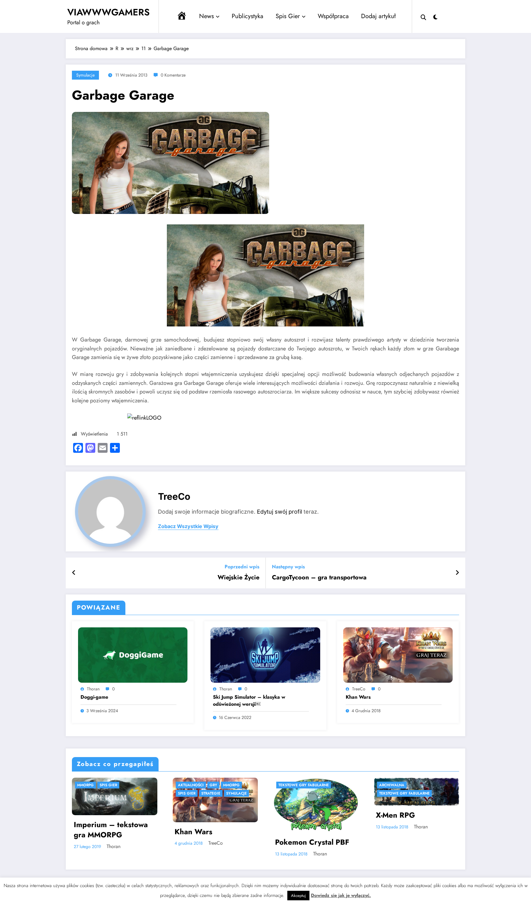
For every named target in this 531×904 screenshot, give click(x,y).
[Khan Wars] (398, 654)
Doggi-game (94, 697)
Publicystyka (247, 16)
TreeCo (174, 496)
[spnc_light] (435, 16)
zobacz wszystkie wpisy (188, 526)
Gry (104, 785)
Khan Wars (358, 697)
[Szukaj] (423, 16)
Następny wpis (288, 567)
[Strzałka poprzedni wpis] (74, 573)
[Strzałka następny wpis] (457, 573)
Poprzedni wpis (242, 567)
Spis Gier (288, 16)
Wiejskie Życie (238, 577)
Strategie (102, 793)
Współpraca (333, 16)
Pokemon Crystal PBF (204, 842)
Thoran (93, 689)
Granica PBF (389, 855)
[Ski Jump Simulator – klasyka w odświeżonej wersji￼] (265, 654)
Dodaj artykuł (378, 16)
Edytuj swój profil (279, 511)
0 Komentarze (173, 75)
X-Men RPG (286, 815)
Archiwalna (283, 785)
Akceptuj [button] (298, 895)
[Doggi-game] (132, 654)
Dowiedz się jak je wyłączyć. (341, 895)
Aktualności (82, 785)
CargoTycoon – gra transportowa (319, 577)
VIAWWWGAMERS (108, 12)
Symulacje (85, 75)
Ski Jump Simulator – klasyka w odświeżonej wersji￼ (249, 700)
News (206, 16)
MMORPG (122, 785)
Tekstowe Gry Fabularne (195, 785)
